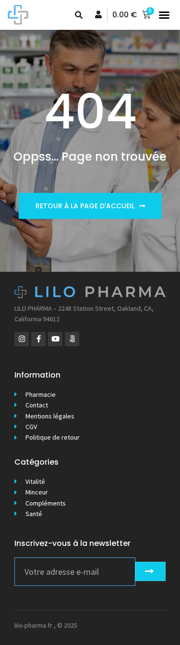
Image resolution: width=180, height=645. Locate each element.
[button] (164, 15)
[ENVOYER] (150, 571)
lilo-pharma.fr (33, 625)
